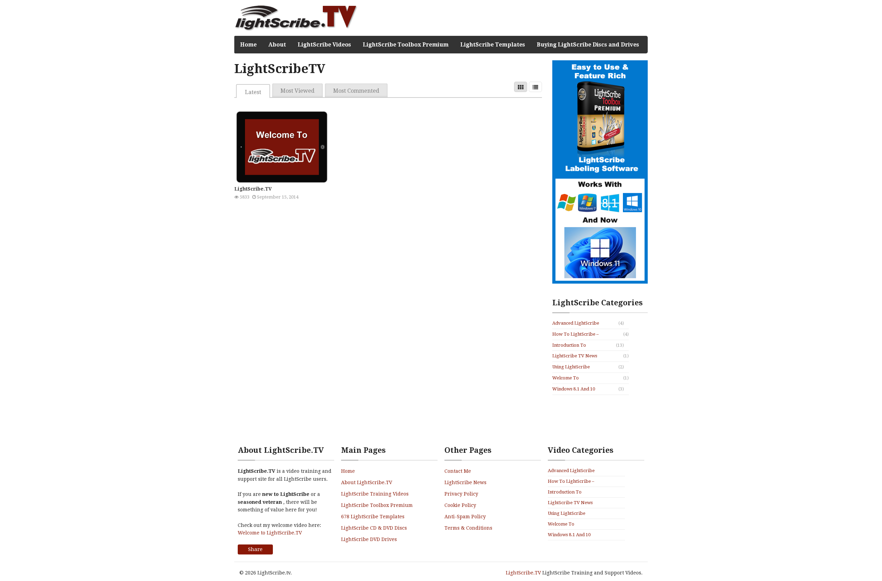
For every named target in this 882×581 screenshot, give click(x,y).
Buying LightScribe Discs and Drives (588, 44)
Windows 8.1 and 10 (573, 388)
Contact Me (457, 471)
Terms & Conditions (468, 528)
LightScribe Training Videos (375, 494)
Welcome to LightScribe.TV (270, 533)
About (277, 44)
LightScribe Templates (492, 44)
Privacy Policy (461, 494)
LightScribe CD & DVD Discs (374, 528)
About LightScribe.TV (366, 482)
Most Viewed (297, 91)
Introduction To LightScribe (569, 346)
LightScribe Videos (324, 44)
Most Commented (356, 91)
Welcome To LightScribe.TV (568, 378)
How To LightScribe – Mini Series (575, 335)
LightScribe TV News (574, 355)
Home (248, 44)
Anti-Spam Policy (465, 516)
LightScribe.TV (253, 189)
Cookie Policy (460, 505)
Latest (253, 92)
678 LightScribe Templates (372, 516)
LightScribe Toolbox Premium (406, 44)
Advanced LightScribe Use (575, 323)
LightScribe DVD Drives (369, 539)
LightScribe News (465, 482)
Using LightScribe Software (571, 367)
